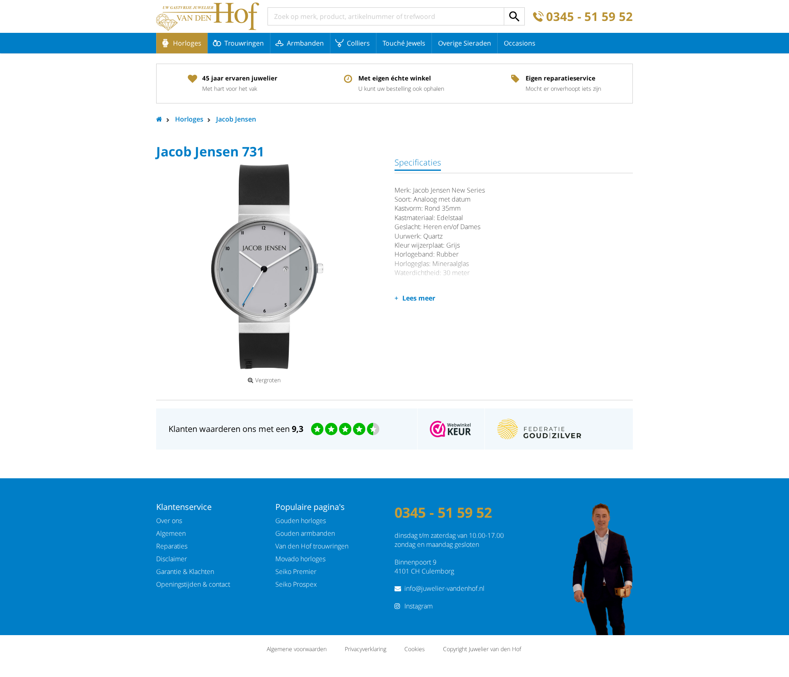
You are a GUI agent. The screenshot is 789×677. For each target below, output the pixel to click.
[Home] (207, 16)
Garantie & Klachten (185, 571)
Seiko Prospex (296, 584)
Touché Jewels (404, 43)
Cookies (414, 649)
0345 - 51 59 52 (589, 17)
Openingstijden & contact (193, 584)
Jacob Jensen (236, 119)
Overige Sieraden (464, 43)
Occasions (519, 43)
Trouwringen (244, 43)
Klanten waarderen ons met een (235, 428)
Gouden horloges (300, 520)
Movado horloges (300, 558)
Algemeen (171, 533)
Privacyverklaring (365, 649)
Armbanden (305, 43)
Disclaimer (171, 558)
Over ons (169, 520)
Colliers (358, 43)
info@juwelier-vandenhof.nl (444, 588)
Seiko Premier (295, 571)
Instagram (418, 605)
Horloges (187, 43)
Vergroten (268, 380)
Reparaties (171, 546)
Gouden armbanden (305, 533)
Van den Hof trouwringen (311, 546)
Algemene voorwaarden (297, 649)
